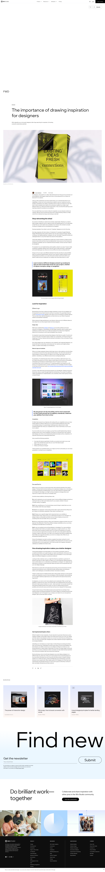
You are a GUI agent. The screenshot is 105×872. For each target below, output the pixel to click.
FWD (6, 92)
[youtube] (6, 857)
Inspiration (52, 849)
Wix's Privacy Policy (20, 768)
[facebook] (11, 857)
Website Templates (74, 847)
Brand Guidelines (53, 860)
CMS (31, 859)
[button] (98, 7)
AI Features (32, 851)
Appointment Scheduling (75, 851)
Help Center (52, 857)
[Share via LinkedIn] (38, 668)
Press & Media (93, 849)
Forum (51, 847)
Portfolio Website (73, 853)
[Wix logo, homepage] (5, 1)
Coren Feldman (38, 192)
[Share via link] (40, 668)
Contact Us (92, 847)
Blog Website (73, 855)
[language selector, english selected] (90, 1)
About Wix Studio (93, 846)
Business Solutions (34, 855)
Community (52, 846)
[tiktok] (13, 857)
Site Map (92, 853)
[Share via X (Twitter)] (35, 668)
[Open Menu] (94, 7)
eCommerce (32, 857)
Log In (93, 1)
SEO (31, 862)
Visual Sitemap (33, 853)
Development (33, 846)
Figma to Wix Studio (34, 849)
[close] (103, 869)
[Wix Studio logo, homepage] (10, 841)
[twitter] (7, 857)
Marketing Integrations (35, 864)
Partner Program (53, 855)
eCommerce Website (74, 849)
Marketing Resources (54, 851)
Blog (51, 853)
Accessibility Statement (94, 851)
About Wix (92, 844)
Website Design (73, 846)
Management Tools (34, 860)
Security (32, 866)
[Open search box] (90, 7)
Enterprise (32, 847)
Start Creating (100, 1)
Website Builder (73, 844)
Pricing (60, 1)
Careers (91, 855)
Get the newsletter (15, 758)
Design (31, 844)
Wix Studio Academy (54, 844)
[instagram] (9, 857)
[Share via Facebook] (32, 668)
